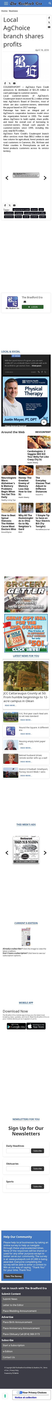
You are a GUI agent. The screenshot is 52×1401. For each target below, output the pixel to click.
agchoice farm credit (21, 210)
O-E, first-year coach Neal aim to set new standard (33, 714)
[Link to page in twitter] (49, 22)
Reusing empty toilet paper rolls (32, 742)
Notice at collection (26, 1397)
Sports (10, 1181)
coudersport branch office (35, 213)
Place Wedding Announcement (20, 1311)
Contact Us (9, 1357)
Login (34, 307)
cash (41, 210)
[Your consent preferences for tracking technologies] (5, 1396)
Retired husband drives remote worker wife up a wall (33, 756)
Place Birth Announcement (17, 1322)
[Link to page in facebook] (49, 18)
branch (34, 210)
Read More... (10, 705)
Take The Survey (13, 1276)
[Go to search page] (49, 3)
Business (13, 10)
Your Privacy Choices (35, 1392)
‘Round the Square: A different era (34, 728)
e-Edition (8, 1351)
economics (9, 217)
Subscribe (37, 1151)
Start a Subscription (14, 1345)
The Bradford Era (21, 1368)
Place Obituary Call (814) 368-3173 (21, 1334)
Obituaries (12, 1163)
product (34, 217)
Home (4, 10)
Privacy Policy (14, 1370)
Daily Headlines (15, 1146)
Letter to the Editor (13, 1305)
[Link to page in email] (49, 27)
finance (18, 217)
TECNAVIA (15, 1373)
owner (26, 217)
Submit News (10, 1299)
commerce (9, 213)
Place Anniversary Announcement (21, 1328)
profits (42, 217)
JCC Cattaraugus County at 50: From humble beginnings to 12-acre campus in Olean (25, 697)
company (18, 213)
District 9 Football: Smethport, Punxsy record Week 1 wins (33, 770)
